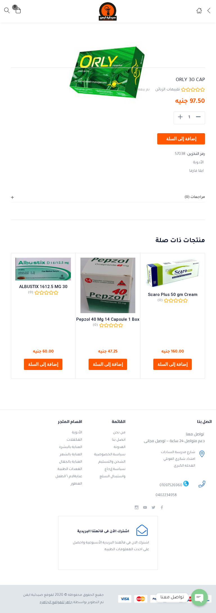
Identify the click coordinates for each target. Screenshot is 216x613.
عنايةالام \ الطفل (68, 477)
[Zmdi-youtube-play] (145, 507)
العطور (76, 484)
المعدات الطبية (70, 469)
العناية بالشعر (71, 455)
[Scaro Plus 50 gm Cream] (172, 273)
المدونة (119, 447)
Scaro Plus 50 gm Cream (172, 294)
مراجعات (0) (194, 197)
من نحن (119, 433)
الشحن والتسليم (111, 462)
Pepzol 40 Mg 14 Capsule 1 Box (108, 319)
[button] (18, 11)
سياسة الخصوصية (109, 455)
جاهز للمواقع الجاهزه (56, 603)
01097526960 (170, 486)
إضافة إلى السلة (181, 139)
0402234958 (166, 496)
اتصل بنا (118, 440)
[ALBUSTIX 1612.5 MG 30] (43, 269)
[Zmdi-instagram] (136, 507)
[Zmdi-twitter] (153, 507)
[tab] (108, 197)
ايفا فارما (196, 171)
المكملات (74, 440)
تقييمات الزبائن (167, 90)
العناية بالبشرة (70, 447)
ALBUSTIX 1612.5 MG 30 (43, 286)
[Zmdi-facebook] (162, 507)
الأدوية (198, 163)
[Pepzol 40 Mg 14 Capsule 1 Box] (108, 285)
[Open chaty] (199, 597)
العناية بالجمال (70, 462)
